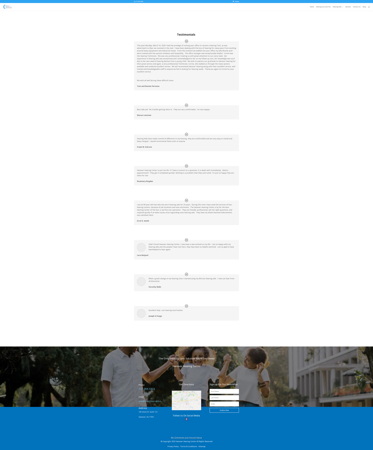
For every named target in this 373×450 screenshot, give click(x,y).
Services (348, 7)
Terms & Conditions (188, 446)
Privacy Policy (173, 446)
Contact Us (356, 7)
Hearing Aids (337, 7)
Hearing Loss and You (323, 7)
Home (312, 7)
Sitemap (202, 446)
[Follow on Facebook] (186, 419)
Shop (364, 7)
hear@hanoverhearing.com (150, 401)
